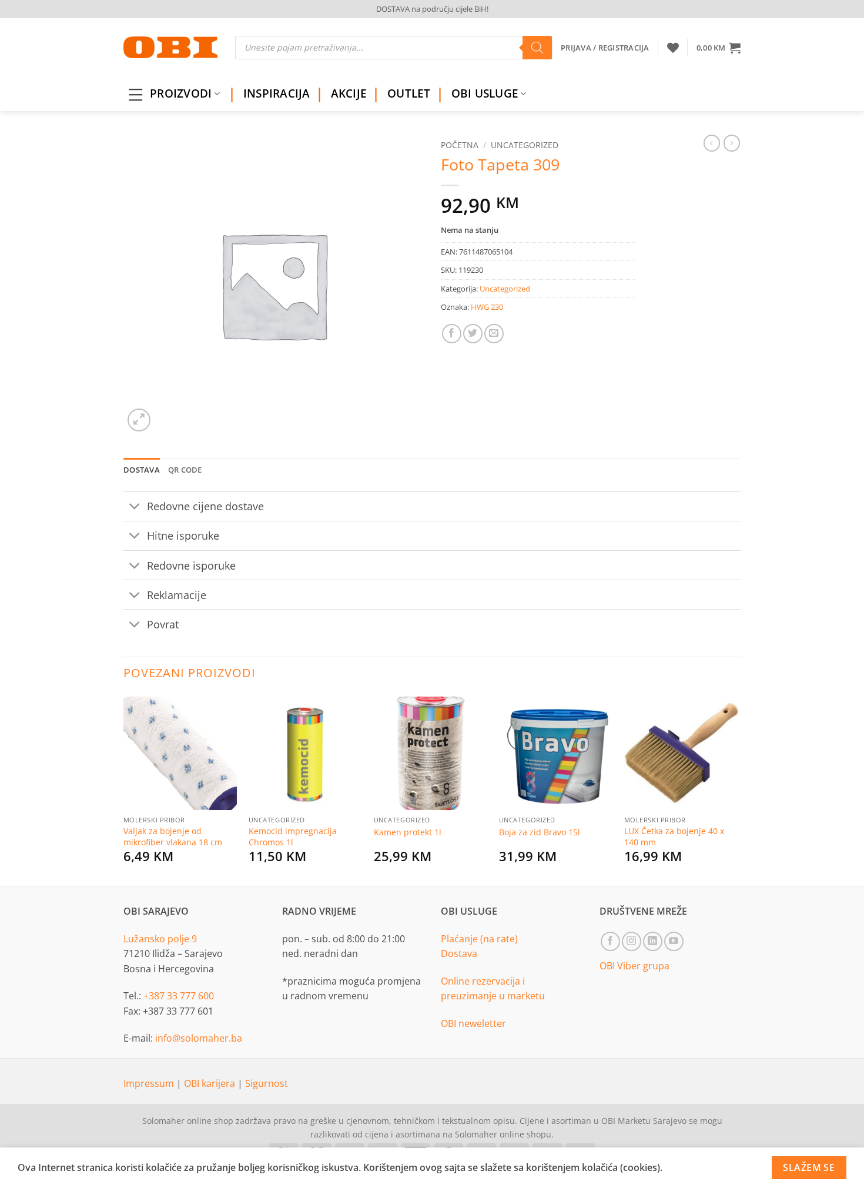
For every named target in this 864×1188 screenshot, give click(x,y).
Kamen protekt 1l (407, 832)
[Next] (737, 789)
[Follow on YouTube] (674, 941)
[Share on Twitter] (473, 333)
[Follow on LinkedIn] (652, 941)
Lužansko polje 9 (160, 938)
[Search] (537, 47)
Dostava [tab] (141, 469)
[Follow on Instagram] (631, 941)
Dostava (459, 953)
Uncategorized (524, 144)
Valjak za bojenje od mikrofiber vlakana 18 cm (172, 837)
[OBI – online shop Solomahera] (170, 47)
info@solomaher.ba (198, 1038)
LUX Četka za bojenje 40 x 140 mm (674, 837)
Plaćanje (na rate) (479, 938)
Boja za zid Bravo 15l (539, 832)
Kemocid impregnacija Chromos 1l (293, 837)
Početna (459, 144)
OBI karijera (210, 1083)
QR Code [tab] (185, 469)
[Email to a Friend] (494, 333)
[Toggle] (134, 507)
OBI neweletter (473, 1023)
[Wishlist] (673, 48)
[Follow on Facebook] (610, 941)
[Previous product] (732, 143)
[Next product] (712, 143)
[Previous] (124, 789)
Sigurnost (266, 1083)
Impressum (149, 1083)
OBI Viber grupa (634, 965)
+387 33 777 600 (178, 995)
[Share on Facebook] (451, 333)
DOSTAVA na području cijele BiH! (432, 9)
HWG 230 (487, 307)
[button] (718, 48)
